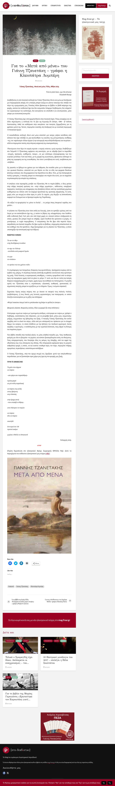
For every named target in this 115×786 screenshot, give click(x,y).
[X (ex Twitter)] (7, 773)
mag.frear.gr (102, 6)
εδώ (47, 454)
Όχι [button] (110, 783)
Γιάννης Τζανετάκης (22, 586)
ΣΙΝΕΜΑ (26, 641)
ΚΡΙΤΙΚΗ (44, 6)
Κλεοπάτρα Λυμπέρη (37, 586)
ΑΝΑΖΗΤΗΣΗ (95, 76)
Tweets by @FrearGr (88, 119)
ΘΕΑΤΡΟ (56, 641)
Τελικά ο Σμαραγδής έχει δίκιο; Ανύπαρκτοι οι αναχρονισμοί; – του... (18, 660)
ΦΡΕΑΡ (8, 6)
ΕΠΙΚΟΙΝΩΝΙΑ (79, 6)
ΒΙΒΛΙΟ (35, 60)
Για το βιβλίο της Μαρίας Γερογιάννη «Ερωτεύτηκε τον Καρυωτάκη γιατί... (18, 696)
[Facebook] (4, 773)
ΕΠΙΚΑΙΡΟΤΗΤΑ (56, 6)
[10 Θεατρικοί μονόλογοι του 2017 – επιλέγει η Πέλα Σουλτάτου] (58, 645)
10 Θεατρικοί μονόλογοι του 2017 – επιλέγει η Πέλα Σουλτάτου (58, 660)
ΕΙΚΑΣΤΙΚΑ (67, 6)
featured (11, 586)
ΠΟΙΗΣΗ (26, 6)
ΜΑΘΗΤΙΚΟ (90, 6)
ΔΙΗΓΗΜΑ (35, 6)
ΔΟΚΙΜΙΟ (17, 6)
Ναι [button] (104, 783)
